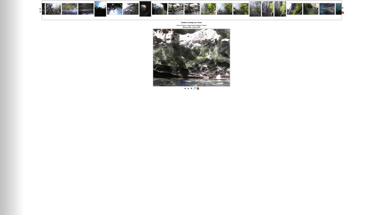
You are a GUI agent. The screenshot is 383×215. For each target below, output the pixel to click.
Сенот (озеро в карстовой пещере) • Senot (191, 25)
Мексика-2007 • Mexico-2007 (191, 27)
